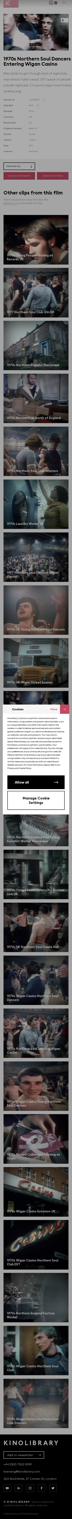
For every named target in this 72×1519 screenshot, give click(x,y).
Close (53, 709)
